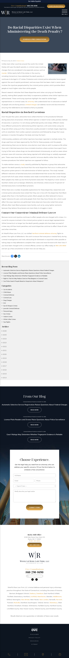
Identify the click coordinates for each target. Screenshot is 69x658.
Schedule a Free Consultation (34, 39)
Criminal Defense (8, 295)
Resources (34, 641)
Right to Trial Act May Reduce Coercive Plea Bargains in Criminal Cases (25, 278)
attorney (31, 102)
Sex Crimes (6, 314)
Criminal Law (7, 297)
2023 (4, 343)
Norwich (59, 600)
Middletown (57, 596)
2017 (4, 366)
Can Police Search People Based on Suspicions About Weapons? (23, 281)
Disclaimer (34, 634)
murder (4, 73)
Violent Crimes (20, 60)
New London (43, 600)
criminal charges (31, 105)
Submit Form (34, 507)
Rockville (17, 603)
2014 (4, 378)
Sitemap (34, 644)
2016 (4, 370)
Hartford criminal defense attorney (44, 233)
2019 (4, 358)
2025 (4, 335)
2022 (4, 346)
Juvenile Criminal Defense (11, 308)
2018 (4, 362)
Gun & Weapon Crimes (10, 306)
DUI (4, 303)
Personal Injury (7, 311)
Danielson (39, 593)
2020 (4, 354)
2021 (4, 350)
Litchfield (33, 596)
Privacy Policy (34, 637)
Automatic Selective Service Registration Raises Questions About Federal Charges (28, 270)
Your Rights (6, 322)
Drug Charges (7, 300)
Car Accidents (7, 289)
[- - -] (64, 11)
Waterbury (53, 603)
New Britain (25, 600)
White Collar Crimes (9, 319)
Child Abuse (7, 292)
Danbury (33, 593)
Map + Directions (34, 545)
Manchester (41, 596)
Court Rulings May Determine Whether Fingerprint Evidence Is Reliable (25, 276)
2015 (4, 374)
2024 (4, 339)
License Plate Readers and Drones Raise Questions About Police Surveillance (27, 273)
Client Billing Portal (56, 6)
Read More (34, 410)
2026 (4, 331)
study (23, 164)
